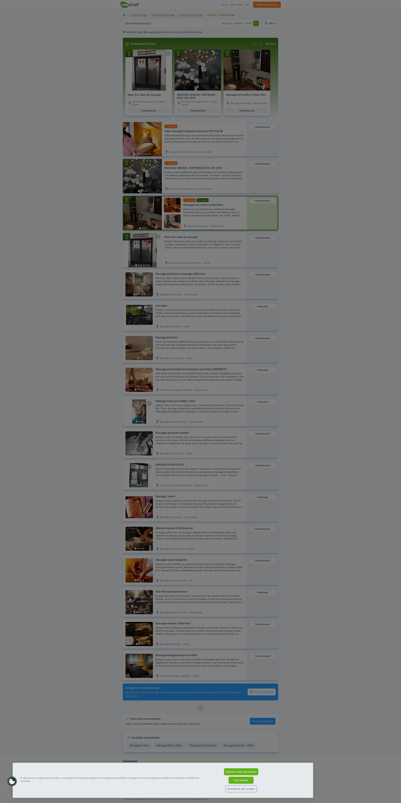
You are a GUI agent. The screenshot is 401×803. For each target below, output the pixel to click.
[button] (12, 781)
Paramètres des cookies (241, 788)
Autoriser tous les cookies (241, 771)
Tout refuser (241, 780)
